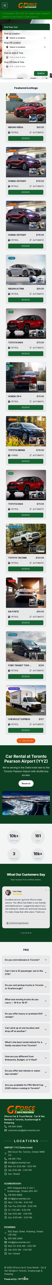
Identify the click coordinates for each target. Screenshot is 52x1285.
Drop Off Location (12, 43)
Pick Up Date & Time (13, 53)
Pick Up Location (12, 33)
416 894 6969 (15, 1126)
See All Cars (28, 740)
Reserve (26, 783)
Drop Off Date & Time (14, 62)
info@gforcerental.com (19, 1162)
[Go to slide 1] (21, 932)
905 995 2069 (15, 1238)
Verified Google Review (18, 923)
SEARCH (41, 73)
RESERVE (26, 138)
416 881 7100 (14, 1158)
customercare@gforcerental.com (24, 1130)
